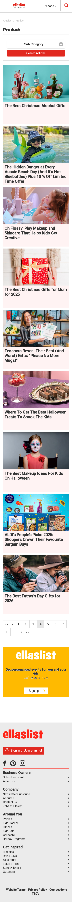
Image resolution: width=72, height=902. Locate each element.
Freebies (8, 851)
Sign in (15, 750)
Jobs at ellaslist (12, 806)
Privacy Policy (37, 889)
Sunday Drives (12, 867)
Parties (7, 819)
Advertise (9, 781)
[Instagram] (23, 764)
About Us (9, 798)
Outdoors (9, 871)
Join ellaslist (33, 750)
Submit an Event (13, 777)
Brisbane (49, 6)
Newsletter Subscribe (16, 794)
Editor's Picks (11, 863)
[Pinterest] (14, 764)
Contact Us (10, 802)
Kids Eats (8, 831)
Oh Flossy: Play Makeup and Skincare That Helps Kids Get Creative (31, 233)
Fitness (7, 827)
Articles (7, 20)
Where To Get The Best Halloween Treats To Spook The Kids (35, 414)
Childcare (9, 835)
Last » (27, 632)
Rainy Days (10, 855)
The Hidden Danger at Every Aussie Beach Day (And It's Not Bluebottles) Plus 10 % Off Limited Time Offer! (36, 174)
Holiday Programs (14, 839)
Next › (21, 632)
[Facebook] (5, 764)
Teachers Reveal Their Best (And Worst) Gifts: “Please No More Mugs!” (34, 355)
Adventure (9, 859)
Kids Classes (11, 823)
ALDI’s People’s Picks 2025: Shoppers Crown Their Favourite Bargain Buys (34, 539)
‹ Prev (12, 624)
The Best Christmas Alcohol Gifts (35, 105)
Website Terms (16, 889)
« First (6, 624)
